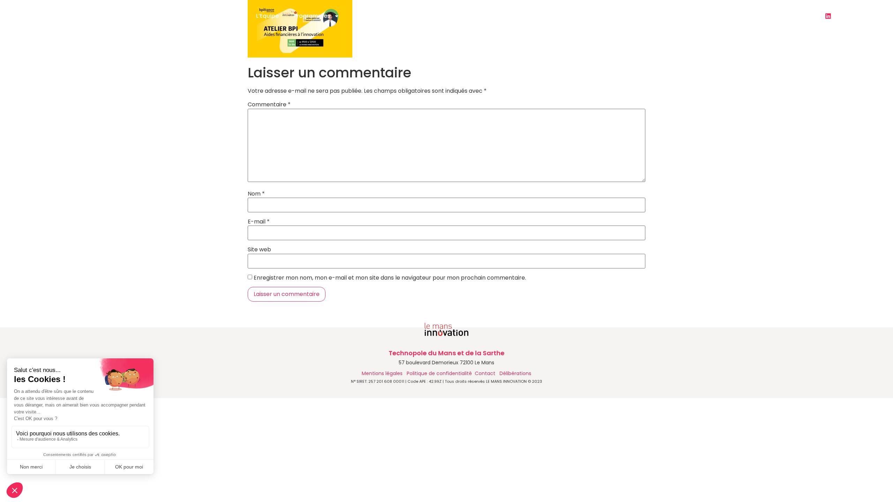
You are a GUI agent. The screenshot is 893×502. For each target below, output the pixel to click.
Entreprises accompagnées (532, 16)
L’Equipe (267, 16)
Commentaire (269, 104)
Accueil (230, 16)
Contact (598, 16)
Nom (256, 194)
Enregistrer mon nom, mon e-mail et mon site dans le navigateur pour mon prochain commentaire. (390, 278)
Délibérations (515, 373)
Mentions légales (383, 373)
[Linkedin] (828, 16)
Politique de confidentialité (439, 373)
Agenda (466, 16)
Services (366, 16)
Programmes (312, 16)
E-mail (259, 222)
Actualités (416, 16)
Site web (259, 249)
